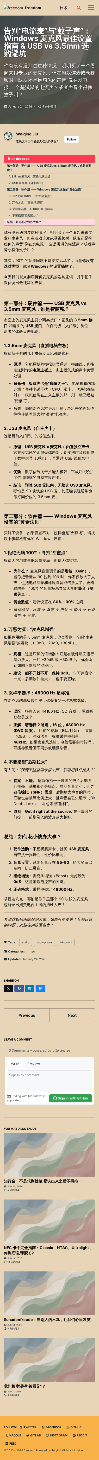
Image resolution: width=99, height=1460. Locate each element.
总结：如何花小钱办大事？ (24, 222)
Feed (13, 1443)
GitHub (75, 1427)
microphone (44, 942)
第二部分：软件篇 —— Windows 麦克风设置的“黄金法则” (44, 189)
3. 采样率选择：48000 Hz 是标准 (31, 209)
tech (34, 951)
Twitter (30, 1427)
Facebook (53, 1427)
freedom (33, 7)
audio (25, 942)
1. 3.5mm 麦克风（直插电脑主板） (31, 176)
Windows (66, 942)
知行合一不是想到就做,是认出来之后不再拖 (41, 1181)
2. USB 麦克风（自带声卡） (27, 183)
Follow (71, 139)
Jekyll (55, 1450)
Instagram (58, 1435)
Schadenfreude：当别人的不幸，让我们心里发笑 (47, 1319)
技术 (63, 7)
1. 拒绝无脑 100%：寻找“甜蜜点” (30, 196)
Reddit (81, 1435)
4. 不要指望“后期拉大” (23, 215)
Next (72, 1015)
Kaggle (15, 1435)
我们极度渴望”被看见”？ (25, 1386)
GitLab (35, 1435)
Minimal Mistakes (73, 1450)
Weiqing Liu (27, 134)
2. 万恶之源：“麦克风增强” (26, 202)
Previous (27, 1015)
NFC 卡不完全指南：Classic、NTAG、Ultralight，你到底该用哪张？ (48, 1250)
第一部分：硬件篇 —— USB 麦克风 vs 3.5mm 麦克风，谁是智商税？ (49, 168)
